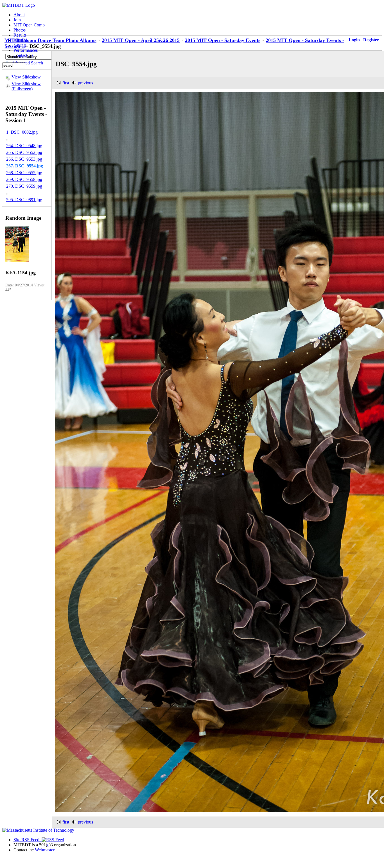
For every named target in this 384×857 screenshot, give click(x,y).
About (19, 14)
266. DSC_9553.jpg (24, 159)
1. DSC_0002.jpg (22, 132)
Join (17, 19)
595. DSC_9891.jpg (24, 199)
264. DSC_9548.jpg (24, 145)
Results (19, 35)
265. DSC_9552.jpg (24, 152)
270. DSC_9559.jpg (24, 186)
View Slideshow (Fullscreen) (26, 86)
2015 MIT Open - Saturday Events (222, 40)
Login (354, 39)
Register (371, 39)
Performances (25, 50)
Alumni (20, 40)
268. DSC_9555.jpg (24, 172)
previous (85, 82)
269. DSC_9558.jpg (24, 179)
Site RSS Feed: (27, 839)
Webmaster (45, 849)
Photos (19, 30)
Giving (19, 45)
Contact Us (23, 55)
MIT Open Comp (29, 25)
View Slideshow (26, 77)
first (65, 82)
